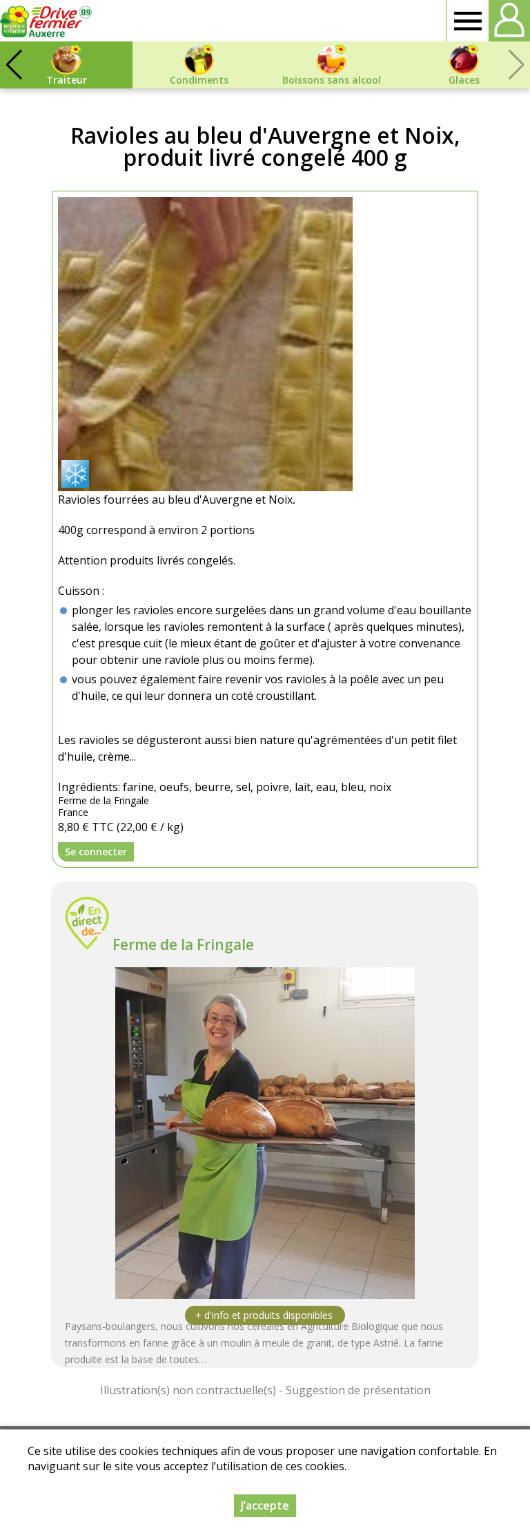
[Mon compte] (509, 20)
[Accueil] (46, 20)
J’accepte (265, 1505)
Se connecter (96, 851)
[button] (14, 64)
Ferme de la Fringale (183, 944)
